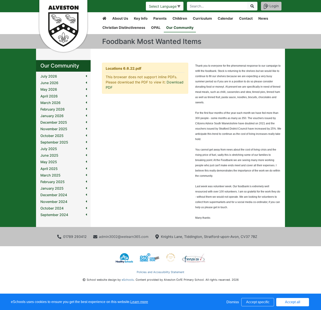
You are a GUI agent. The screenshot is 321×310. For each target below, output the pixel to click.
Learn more (139, 302)
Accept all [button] (292, 302)
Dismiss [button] (232, 302)
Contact (246, 18)
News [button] (263, 18)
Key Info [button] (141, 18)
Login (273, 6)
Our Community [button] (179, 27)
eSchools (128, 279)
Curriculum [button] (202, 18)
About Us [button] (120, 18)
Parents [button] (160, 18)
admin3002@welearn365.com (123, 236)
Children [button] (180, 18)
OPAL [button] (155, 27)
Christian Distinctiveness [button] (123, 27)
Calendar (225, 18)
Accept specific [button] (257, 302)
